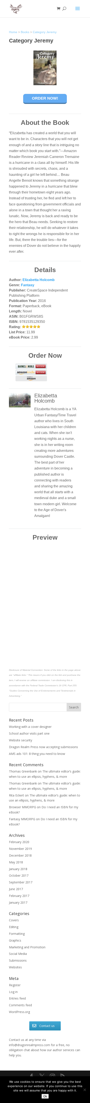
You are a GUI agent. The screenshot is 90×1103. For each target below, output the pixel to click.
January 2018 (18, 869)
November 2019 (20, 849)
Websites (15, 967)
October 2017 (18, 875)
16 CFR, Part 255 (67, 685)
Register (15, 985)
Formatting (17, 934)
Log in (13, 992)
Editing (13, 927)
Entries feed (17, 998)
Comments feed (20, 1005)
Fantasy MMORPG (22, 819)
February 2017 (19, 896)
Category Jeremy (45, 32)
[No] (84, 1090)
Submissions (18, 960)
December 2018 (20, 855)
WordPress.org (19, 1012)
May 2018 (16, 862)
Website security (20, 740)
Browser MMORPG (22, 807)
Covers (14, 920)
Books (25, 32)
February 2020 (19, 842)
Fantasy (27, 285)
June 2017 (16, 889)
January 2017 (18, 902)
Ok (45, 1096)
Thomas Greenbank (23, 771)
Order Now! (45, 98)
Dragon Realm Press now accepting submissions (43, 747)
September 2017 (20, 882)
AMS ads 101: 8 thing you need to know (37, 754)
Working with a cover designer (30, 727)
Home (13, 32)
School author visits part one (29, 733)
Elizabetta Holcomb (38, 280)
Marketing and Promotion (27, 947)
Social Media (18, 954)
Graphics (15, 940)
